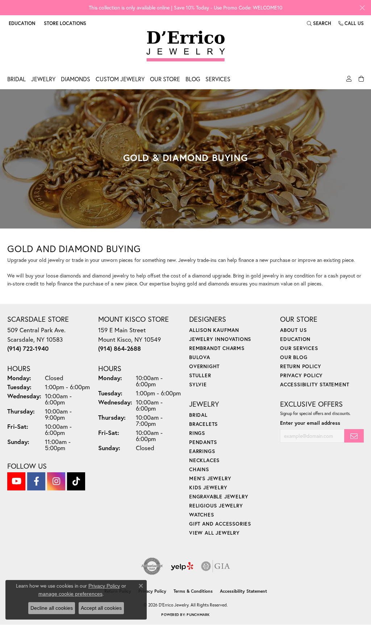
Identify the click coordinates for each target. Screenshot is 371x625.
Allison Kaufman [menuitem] (214, 329)
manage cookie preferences (70, 594)
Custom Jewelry (120, 79)
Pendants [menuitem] (203, 442)
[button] (21, 23)
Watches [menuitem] (201, 514)
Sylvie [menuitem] (198, 384)
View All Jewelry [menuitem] (214, 532)
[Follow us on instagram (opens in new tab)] (56, 481)
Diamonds (75, 79)
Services (217, 79)
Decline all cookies (51, 608)
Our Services (299, 348)
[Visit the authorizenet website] (152, 566)
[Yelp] (182, 566)
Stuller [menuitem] (200, 375)
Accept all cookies (101, 608)
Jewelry (43, 79)
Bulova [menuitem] (199, 357)
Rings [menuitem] (197, 432)
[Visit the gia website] (215, 566)
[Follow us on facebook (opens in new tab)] (36, 481)
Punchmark (198, 614)
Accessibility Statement (314, 384)
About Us (293, 329)
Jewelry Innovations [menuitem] (220, 339)
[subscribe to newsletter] (354, 436)
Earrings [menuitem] (202, 451)
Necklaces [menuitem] (204, 460)
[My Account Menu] (348, 81)
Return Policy (300, 366)
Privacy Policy (301, 375)
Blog (193, 79)
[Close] (362, 7)
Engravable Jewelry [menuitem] (218, 496)
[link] (64, 23)
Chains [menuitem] (199, 469)
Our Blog (293, 357)
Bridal (16, 79)
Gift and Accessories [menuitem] (220, 523)
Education (295, 339)
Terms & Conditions (193, 591)
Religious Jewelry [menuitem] (216, 505)
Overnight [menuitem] (204, 366)
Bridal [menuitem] (198, 414)
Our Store (165, 79)
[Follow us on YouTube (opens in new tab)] (16, 481)
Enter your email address (310, 422)
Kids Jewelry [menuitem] (208, 487)
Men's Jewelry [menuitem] (210, 478)
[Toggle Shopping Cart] (360, 81)
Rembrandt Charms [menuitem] (217, 348)
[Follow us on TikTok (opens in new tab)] (76, 481)
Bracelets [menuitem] (203, 423)
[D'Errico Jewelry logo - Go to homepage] (185, 46)
